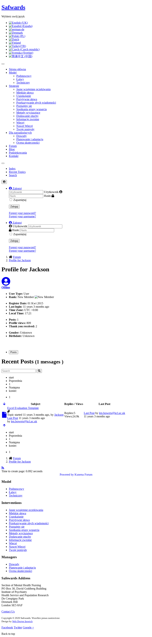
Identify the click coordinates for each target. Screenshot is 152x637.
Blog (12, 149)
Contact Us (8, 611)
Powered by (67, 474)
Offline (5, 287)
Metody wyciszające (28, 112)
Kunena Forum (83, 474)
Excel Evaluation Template (23, 408)
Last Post (12, 418)
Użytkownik (51, 191)
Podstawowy (24, 75)
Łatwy (20, 79)
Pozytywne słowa (26, 99)
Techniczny (23, 82)
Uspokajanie (23, 95)
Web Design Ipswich (22, 621)
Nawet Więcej (24, 126)
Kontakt (13, 156)
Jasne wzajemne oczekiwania (33, 89)
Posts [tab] (13, 352)
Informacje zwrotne (27, 119)
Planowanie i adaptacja (29, 139)
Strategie (14, 85)
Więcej (20, 122)
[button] (15, 188)
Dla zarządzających (20, 132)
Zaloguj (14, 206)
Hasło (47, 195)
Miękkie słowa (25, 92)
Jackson (59, 414)
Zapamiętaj (19, 199)
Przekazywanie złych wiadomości (36, 102)
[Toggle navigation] (2, 163)
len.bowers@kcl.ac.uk (24, 421)
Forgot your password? (22, 213)
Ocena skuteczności (27, 142)
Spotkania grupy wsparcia (31, 109)
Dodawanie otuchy (27, 116)
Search (13, 175)
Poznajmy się (24, 105)
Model (12, 72)
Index (12, 168)
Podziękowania (18, 152)
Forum (13, 146)
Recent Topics (17, 171)
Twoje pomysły (25, 129)
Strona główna (17, 69)
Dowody (21, 136)
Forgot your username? (22, 216)
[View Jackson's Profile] (5, 283)
